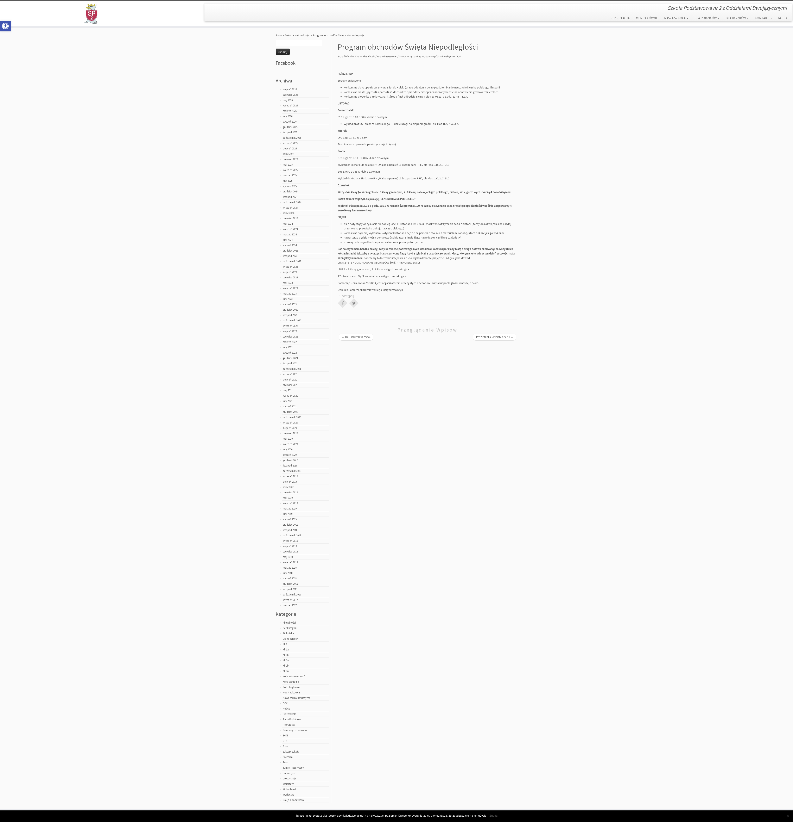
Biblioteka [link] (288, 633)
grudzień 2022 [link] (290, 309)
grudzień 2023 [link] (290, 250)
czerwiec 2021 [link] (290, 385)
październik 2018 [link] (292, 535)
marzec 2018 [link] (290, 567)
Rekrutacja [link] (289, 725)
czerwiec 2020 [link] (290, 433)
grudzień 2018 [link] (290, 524)
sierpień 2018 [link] (290, 546)
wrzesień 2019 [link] (290, 476)
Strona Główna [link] (285, 35)
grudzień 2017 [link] (290, 584)
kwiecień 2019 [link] (290, 503)
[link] (5, 26)
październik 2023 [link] (292, 261)
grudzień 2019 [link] (290, 460)
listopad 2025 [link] (290, 132)
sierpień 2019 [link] (290, 481)
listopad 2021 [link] (290, 363)
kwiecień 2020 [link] (290, 444)
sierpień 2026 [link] (290, 89)
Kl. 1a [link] (286, 649)
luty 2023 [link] (287, 299)
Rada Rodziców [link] (292, 719)
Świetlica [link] (288, 757)
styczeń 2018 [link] (290, 578)
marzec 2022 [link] (290, 342)
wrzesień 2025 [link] (290, 143)
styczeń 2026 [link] (290, 121)
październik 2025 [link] (292, 138)
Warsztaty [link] (288, 784)
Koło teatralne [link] (291, 682)
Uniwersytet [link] (289, 773)
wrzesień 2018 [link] (290, 541)
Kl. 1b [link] (286, 655)
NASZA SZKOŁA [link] (675, 18)
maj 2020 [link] (288, 438)
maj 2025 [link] (288, 164)
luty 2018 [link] (287, 573)
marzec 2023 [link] (290, 293)
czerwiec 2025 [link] (290, 159)
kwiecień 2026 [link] (290, 105)
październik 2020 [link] (292, 417)
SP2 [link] (285, 741)
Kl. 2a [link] (286, 660)
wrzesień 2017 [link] (290, 600)
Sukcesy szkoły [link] (291, 751)
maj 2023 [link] (288, 283)
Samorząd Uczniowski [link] (295, 730)
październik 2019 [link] (292, 471)
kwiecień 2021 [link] (290, 395)
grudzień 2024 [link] (290, 191)
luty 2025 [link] (287, 181)
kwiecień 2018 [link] (290, 562)
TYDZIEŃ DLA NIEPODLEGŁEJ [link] (494, 337)
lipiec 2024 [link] (288, 213)
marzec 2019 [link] (290, 508)
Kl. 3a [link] (286, 671)
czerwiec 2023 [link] (290, 277)
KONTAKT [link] (762, 18)
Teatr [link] (285, 762)
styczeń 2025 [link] (290, 186)
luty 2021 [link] (287, 401)
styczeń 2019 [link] (290, 519)
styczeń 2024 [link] (290, 245)
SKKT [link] (285, 735)
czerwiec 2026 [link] (290, 95)
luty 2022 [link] (287, 347)
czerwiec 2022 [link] (290, 336)
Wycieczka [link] (288, 794)
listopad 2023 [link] (290, 256)
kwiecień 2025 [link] (290, 170)
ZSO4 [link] (458, 56)
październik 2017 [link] (292, 594)
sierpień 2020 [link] (290, 428)
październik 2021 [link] (292, 369)
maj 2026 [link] (288, 100)
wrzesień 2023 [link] (290, 266)
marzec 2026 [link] (290, 111)
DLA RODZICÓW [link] (705, 18)
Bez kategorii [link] (290, 628)
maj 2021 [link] (288, 390)
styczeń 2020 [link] (290, 455)
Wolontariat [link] (289, 789)
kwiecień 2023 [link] (290, 288)
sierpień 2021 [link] (290, 379)
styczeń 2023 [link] (290, 304)
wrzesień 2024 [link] (290, 207)
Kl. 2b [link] (286, 665)
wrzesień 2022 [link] (290, 326)
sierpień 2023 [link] (290, 272)
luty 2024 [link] (287, 240)
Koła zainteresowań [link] (294, 676)
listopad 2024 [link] (290, 197)
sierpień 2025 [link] (290, 148)
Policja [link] (287, 708)
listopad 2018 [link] (290, 530)
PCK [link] (285, 703)
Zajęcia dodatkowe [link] (293, 800)
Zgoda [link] (493, 815)
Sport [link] (286, 746)
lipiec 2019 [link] (288, 487)
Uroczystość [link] (289, 778)
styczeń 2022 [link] (290, 352)
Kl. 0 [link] (285, 644)
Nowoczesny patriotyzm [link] (296, 698)
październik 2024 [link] (292, 202)
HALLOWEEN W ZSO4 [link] (356, 337)
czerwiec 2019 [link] (290, 492)
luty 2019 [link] (287, 514)
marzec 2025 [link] (290, 175)
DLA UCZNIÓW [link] (736, 18)
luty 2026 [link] (287, 116)
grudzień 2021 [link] (290, 358)
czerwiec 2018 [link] (290, 551)
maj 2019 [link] (288, 498)
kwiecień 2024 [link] (290, 229)
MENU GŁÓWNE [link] (647, 18)
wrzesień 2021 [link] (290, 374)
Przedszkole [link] (289, 714)
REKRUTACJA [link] (620, 18)
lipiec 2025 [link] (288, 154)
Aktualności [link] (303, 35)
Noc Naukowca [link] (291, 692)
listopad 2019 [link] (290, 465)
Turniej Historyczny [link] (293, 768)
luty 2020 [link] (287, 449)
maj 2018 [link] (288, 557)
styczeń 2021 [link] (290, 406)
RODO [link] (782, 18)
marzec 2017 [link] (290, 605)
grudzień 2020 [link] (290, 412)
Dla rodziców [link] (290, 639)
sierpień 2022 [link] (290, 331)
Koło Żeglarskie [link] (291, 687)
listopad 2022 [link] (290, 315)
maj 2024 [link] (288, 223)
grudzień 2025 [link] (290, 127)
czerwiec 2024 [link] (290, 218)
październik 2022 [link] (292, 320)
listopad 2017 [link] (290, 589)
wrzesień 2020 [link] (290, 422)
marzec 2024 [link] (290, 234)
